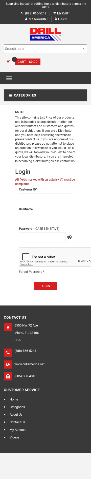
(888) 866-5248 (35, 13)
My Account (38, 19)
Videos (14, 437)
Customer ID (27, 189)
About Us (16, 414)
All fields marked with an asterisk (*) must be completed (45, 182)
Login (45, 286)
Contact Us (17, 422)
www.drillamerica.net (29, 364)
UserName (26, 209)
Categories (17, 407)
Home (14, 399)
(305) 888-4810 (25, 376)
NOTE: (19, 112)
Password (25, 229)
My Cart (63, 13)
